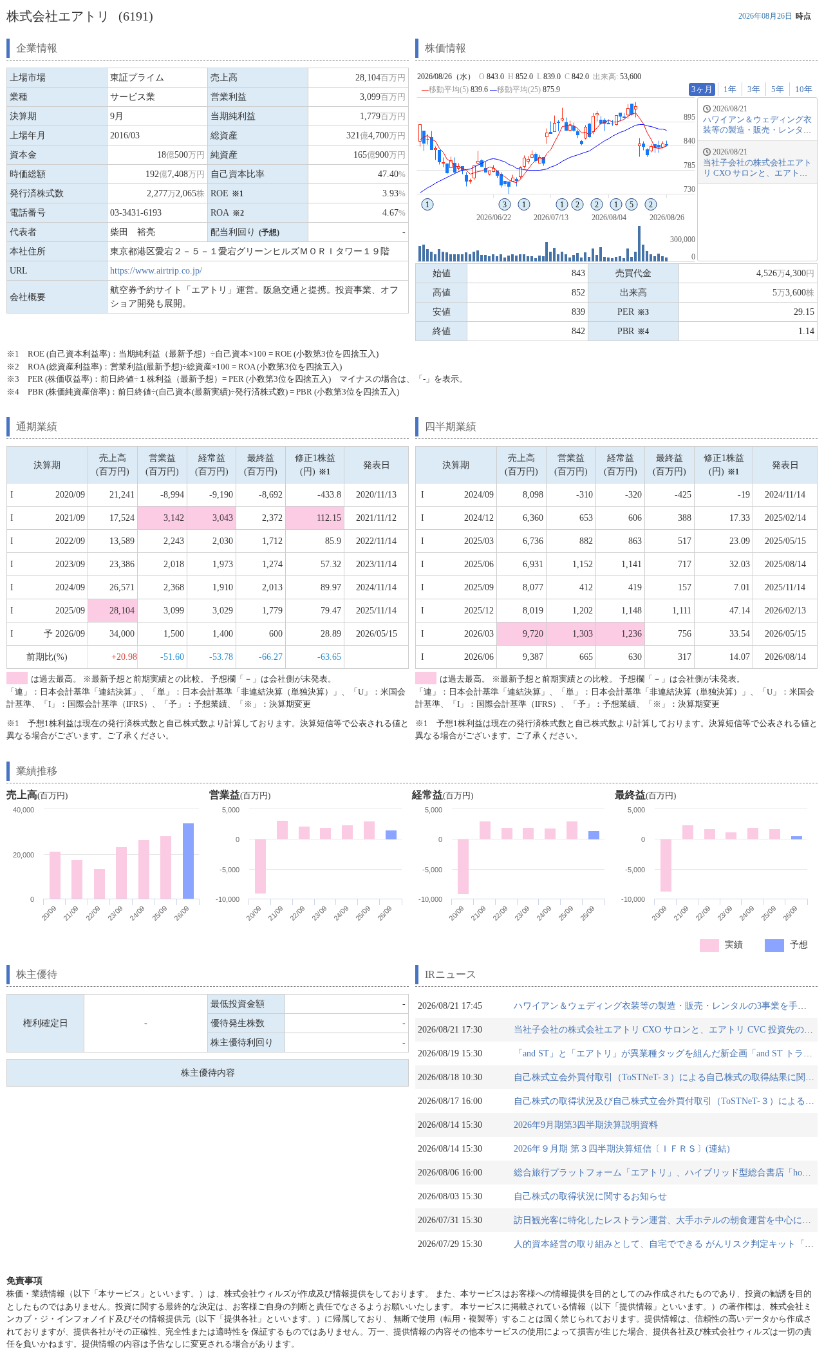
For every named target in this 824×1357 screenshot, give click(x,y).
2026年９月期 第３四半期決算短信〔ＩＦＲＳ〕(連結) (622, 1149)
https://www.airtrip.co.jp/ (156, 271)
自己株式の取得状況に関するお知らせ (590, 1196)
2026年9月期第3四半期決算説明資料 (586, 1125)
